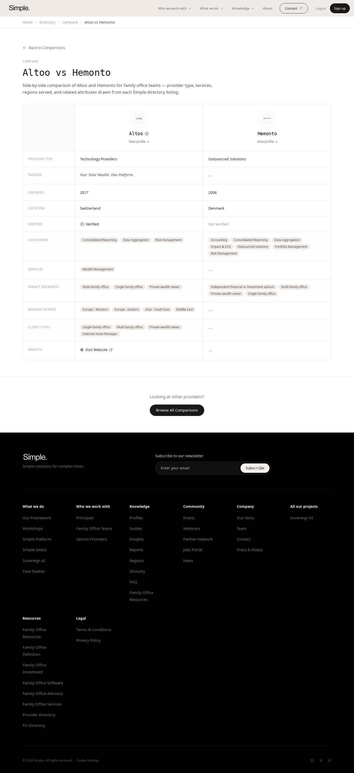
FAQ (133, 581)
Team (241, 528)
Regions (137, 560)
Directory (47, 22)
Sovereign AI (34, 560)
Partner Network (198, 539)
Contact (291, 8)
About (267, 8)
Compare (70, 22)
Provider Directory (39, 714)
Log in (321, 8)
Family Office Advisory (43, 693)
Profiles (136, 517)
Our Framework (37, 517)
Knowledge (240, 8)
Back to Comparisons (47, 47)
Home (28, 22)
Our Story (245, 517)
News (188, 560)
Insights (137, 539)
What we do (209, 8)
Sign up (340, 8)
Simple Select (34, 549)
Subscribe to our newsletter (179, 455)
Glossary (137, 571)
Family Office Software (43, 682)
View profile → (139, 141)
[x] (321, 760)
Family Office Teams (94, 528)
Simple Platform (37, 539)
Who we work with (172, 8)
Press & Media (250, 549)
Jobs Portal (192, 549)
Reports (136, 549)
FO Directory (34, 725)
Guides (136, 528)
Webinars (191, 528)
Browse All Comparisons (177, 410)
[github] (329, 760)
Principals (85, 517)
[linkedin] (312, 760)
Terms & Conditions (93, 629)
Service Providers (91, 539)
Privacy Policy (88, 640)
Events (189, 517)
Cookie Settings (88, 760)
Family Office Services (42, 704)
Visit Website (96, 349)
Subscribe (255, 468)
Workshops (33, 528)
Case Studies (34, 571)
